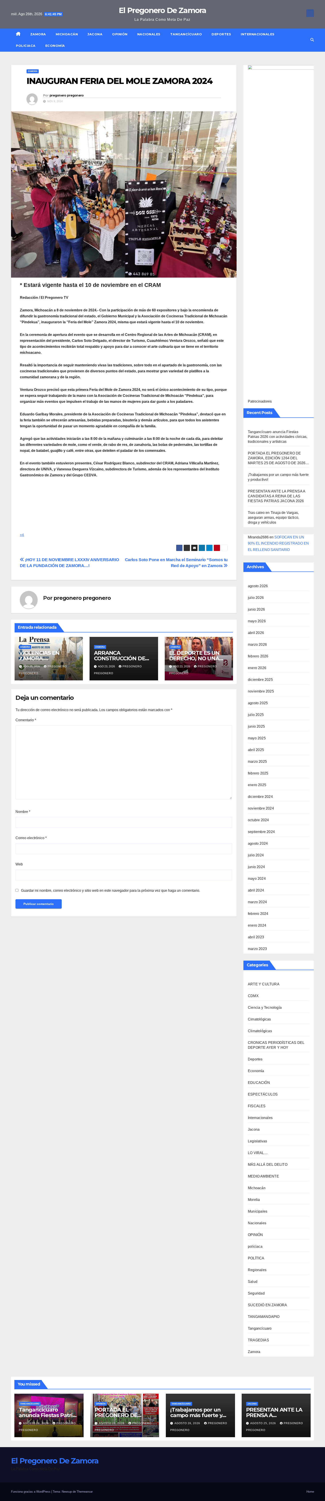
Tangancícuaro (186, 34)
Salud (252, 1281)
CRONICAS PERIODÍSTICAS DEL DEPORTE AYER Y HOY (276, 1045)
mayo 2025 (257, 738)
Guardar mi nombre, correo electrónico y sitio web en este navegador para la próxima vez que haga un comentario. (110, 890)
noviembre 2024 (261, 808)
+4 (22, 535)
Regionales (257, 1270)
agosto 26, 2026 (36, 1423)
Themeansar (85, 1491)
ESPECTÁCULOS (263, 1094)
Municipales (257, 1211)
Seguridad (256, 1293)
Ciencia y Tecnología (265, 1007)
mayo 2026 (257, 621)
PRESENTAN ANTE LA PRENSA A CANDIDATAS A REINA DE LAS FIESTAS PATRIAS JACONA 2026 (276, 496)
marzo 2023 (257, 949)
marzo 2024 (257, 902)
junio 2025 (256, 726)
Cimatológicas (259, 1019)
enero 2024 (257, 925)
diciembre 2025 (260, 679)
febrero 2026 (258, 656)
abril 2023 (256, 937)
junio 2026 (256, 609)
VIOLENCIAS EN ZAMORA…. (39, 656)
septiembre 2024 (261, 832)
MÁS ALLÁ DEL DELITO (267, 1164)
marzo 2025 (257, 761)
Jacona (95, 34)
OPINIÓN (120, 34)
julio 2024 (256, 855)
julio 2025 (256, 715)
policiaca (26, 46)
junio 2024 (256, 867)
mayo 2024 (257, 878)
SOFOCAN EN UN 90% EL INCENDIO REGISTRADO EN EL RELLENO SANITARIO (278, 543)
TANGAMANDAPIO (264, 1317)
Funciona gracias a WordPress (31, 1491)
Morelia (254, 1200)
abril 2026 (256, 633)
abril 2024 (256, 890)
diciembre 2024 (260, 797)
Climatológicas (260, 1031)
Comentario (25, 720)
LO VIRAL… (258, 1153)
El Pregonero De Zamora (162, 10)
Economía (55, 46)
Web (19, 864)
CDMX (253, 996)
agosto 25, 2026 (263, 1423)
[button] (312, 40)
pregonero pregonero (67, 95)
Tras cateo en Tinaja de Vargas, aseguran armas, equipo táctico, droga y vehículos (273, 517)
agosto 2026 (258, 586)
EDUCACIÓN (259, 1083)
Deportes (221, 34)
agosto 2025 (258, 703)
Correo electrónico (31, 838)
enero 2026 (257, 668)
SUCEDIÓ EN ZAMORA (267, 1305)
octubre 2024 (258, 820)
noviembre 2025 (261, 691)
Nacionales (149, 34)
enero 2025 (257, 785)
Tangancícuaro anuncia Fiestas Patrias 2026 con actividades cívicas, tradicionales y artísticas (277, 436)
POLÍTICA (256, 1258)
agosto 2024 (258, 843)
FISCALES (257, 1106)
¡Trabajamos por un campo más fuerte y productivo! (196, 1415)
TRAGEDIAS (258, 1340)
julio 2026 (256, 598)
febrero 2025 (258, 773)
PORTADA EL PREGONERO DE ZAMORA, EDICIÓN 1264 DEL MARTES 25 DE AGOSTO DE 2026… (278, 458)
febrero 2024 (258, 914)
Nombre (22, 812)
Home (310, 1491)
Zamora (38, 34)
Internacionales (258, 34)
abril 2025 (256, 750)
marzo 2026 (257, 644)
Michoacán (67, 34)
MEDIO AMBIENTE (263, 1176)
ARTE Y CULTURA (263, 984)
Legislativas (257, 1141)
